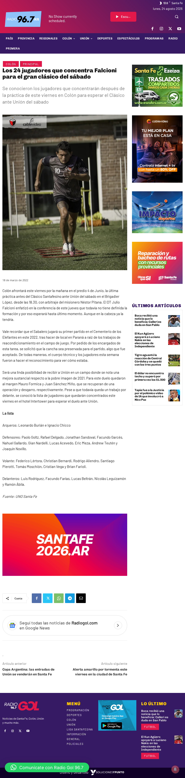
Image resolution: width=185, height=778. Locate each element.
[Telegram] (70, 598)
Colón (11, 64)
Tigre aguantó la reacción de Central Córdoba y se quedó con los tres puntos (148, 359)
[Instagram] (161, 28)
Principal (31, 64)
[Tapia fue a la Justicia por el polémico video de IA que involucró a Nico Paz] (174, 395)
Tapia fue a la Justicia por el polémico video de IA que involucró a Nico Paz (149, 394)
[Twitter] (170, 28)
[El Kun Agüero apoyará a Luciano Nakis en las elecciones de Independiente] (174, 339)
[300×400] (157, 186)
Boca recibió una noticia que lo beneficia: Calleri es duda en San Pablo (148, 320)
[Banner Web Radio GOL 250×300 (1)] (157, 110)
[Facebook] (152, 28)
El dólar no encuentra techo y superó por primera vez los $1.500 (150, 376)
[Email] (81, 598)
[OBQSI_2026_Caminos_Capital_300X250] (157, 287)
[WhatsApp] (59, 598)
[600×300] (64, 579)
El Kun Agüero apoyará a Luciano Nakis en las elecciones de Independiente (147, 340)
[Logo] (23, 19)
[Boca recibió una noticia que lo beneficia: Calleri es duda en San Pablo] (174, 321)
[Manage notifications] (175, 769)
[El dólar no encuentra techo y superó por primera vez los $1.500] (174, 379)
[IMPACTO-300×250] (157, 237)
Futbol (150, 726)
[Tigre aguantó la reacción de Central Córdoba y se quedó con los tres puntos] (174, 360)
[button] (177, 17)
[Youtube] (179, 28)
